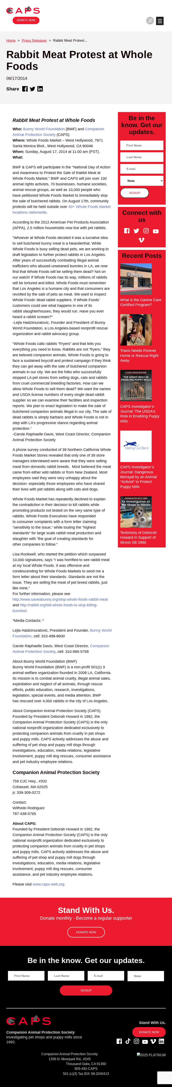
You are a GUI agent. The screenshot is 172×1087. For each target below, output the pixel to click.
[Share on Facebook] (25, 89)
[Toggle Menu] (160, 21)
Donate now (26, 20)
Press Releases (34, 41)
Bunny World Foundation (44, 129)
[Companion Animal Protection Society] (23, 9)
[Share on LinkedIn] (40, 89)
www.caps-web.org (48, 884)
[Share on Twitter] (32, 89)
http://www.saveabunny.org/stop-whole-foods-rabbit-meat (60, 599)
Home (11, 41)
